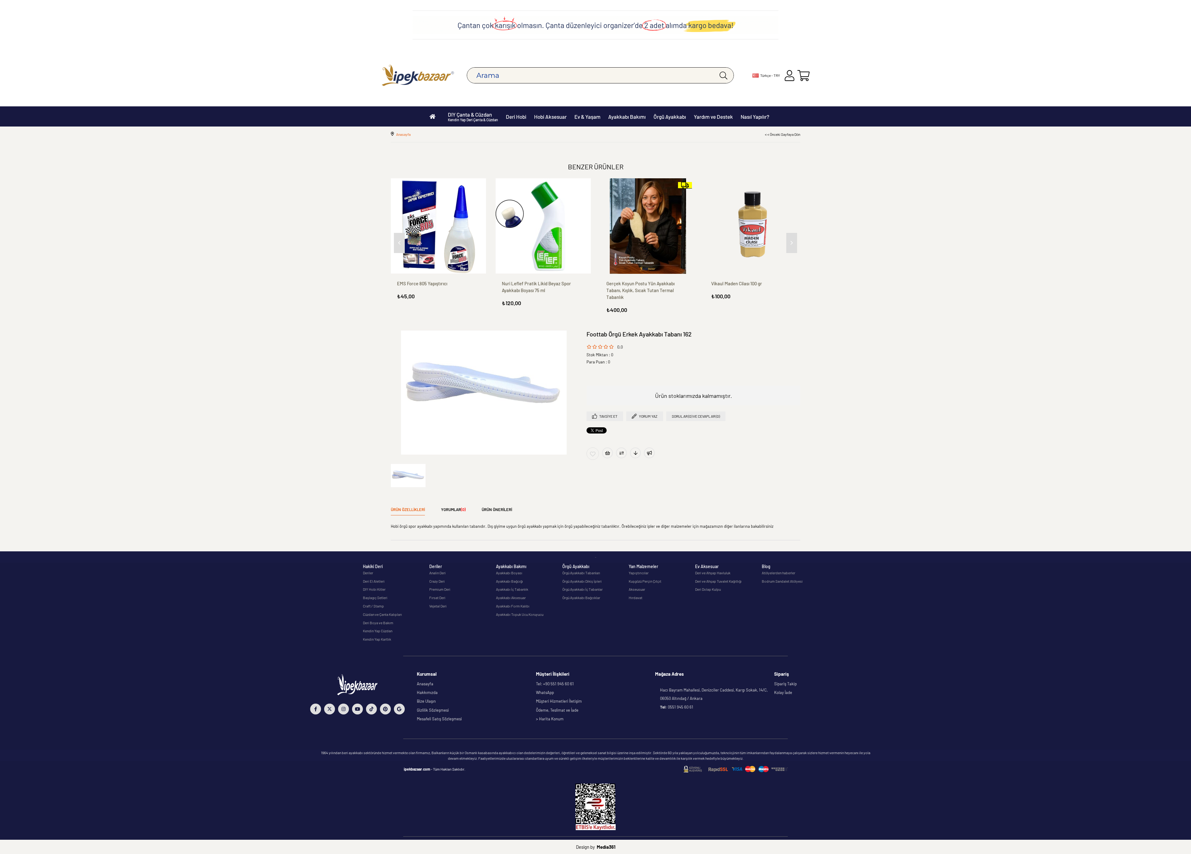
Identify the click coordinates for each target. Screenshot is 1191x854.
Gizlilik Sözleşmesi (433, 710)
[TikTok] (371, 709)
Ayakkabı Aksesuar (511, 597)
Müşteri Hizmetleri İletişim (559, 701)
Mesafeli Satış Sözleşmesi (439, 718)
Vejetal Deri (438, 606)
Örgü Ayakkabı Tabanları (581, 573)
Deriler (368, 573)
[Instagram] (343, 709)
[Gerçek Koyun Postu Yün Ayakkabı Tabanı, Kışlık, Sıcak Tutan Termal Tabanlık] (648, 226)
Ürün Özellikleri (408, 509)
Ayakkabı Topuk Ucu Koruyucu (519, 614)
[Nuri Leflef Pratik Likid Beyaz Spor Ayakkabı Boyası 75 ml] (543, 226)
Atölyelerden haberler (778, 573)
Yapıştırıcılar (639, 573)
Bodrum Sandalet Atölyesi (782, 581)
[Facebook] (315, 709)
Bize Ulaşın (426, 701)
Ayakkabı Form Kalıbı (512, 606)
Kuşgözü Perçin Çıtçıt (645, 581)
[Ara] (723, 75)
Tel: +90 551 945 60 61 (555, 683)
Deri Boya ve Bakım (378, 622)
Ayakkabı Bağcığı (509, 581)
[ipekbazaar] (417, 75)
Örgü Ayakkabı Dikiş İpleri (582, 581)
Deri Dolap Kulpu (708, 589)
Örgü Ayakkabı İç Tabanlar (582, 589)
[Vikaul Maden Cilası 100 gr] (753, 226)
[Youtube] (357, 709)
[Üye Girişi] (789, 75)
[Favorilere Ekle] (593, 453)
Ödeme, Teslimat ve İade (557, 710)
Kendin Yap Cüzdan (377, 631)
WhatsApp (545, 692)
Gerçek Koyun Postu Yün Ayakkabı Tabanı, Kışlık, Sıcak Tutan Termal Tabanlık (640, 290)
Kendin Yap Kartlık (377, 639)
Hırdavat (635, 597)
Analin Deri (437, 573)
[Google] (399, 709)
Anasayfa (425, 683)
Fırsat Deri (437, 597)
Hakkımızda (427, 692)
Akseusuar (637, 589)
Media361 (606, 847)
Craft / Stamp (373, 606)
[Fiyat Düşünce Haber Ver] (635, 452)
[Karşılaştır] (621, 452)
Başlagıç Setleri (375, 597)
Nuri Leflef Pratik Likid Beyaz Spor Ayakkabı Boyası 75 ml (536, 287)
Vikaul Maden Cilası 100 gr (736, 283)
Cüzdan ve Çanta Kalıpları (382, 614)
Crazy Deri (437, 581)
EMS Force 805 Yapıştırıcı (422, 283)
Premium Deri (439, 589)
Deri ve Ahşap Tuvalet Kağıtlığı (718, 581)
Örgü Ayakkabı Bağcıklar (581, 597)
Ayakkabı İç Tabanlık (512, 589)
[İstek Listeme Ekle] (607, 452)
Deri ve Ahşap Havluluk (712, 573)
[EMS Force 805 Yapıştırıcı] (438, 226)
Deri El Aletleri (374, 581)
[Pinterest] (385, 709)
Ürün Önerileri (497, 509)
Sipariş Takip (785, 683)
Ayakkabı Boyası (509, 573)
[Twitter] (329, 709)
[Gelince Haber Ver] (649, 452)
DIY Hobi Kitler (374, 589)
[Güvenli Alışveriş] (736, 769)
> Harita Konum (550, 718)
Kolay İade (783, 692)
